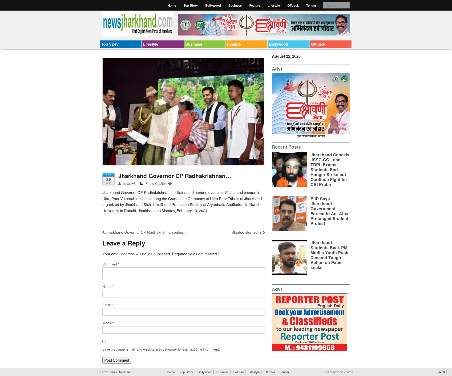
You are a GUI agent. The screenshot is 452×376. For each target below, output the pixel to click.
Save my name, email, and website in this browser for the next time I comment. (161, 349)
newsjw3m (130, 183)
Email (107, 304)
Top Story (191, 5)
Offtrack (293, 5)
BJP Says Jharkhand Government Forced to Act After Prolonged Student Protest (330, 211)
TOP (444, 372)
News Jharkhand (120, 372)
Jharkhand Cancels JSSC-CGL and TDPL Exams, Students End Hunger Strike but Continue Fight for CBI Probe (330, 169)
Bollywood (213, 5)
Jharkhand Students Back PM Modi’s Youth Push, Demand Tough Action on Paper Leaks (330, 255)
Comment (110, 264)
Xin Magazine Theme (338, 372)
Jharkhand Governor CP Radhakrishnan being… (146, 232)
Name (107, 286)
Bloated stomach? (246, 232)
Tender (311, 5)
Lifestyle (274, 5)
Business (235, 5)
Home (172, 5)
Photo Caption (156, 183)
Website (108, 323)
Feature (254, 5)
